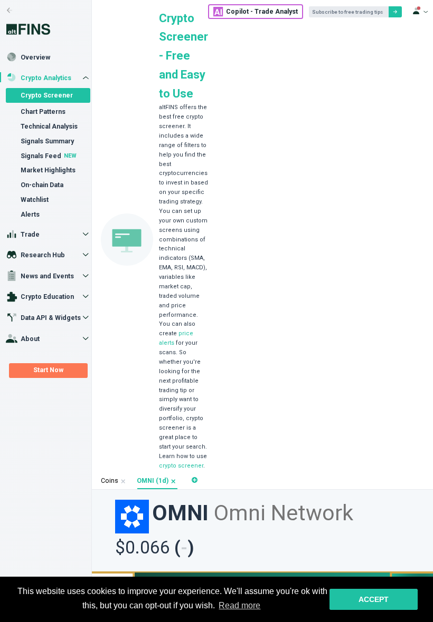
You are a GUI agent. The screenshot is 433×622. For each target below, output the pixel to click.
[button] (173, 482)
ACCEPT (374, 599)
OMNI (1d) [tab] (152, 480)
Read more (239, 605)
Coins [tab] (109, 480)
